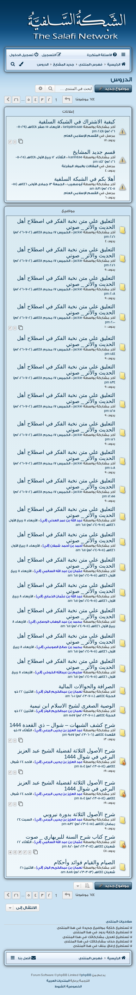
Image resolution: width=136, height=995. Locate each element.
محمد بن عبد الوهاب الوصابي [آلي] (55, 622)
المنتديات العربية (58, 980)
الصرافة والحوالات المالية (87, 686)
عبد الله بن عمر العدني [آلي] (61, 520)
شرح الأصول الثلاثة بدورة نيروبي (79, 814)
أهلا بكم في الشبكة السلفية (84, 179)
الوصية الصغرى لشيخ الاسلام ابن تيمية (72, 705)
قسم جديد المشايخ (94, 152)
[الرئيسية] (74, 24)
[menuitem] (102, 55)
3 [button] (42, 100)
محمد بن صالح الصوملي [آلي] (59, 647)
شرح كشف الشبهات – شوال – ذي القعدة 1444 (62, 725)
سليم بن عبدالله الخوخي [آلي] (58, 672)
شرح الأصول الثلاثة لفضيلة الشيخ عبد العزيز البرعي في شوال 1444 (66, 753)
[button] (67, 100)
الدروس (121, 79)
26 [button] (16, 100)
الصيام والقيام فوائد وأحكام (84, 862)
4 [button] (35, 100)
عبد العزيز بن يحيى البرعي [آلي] (58, 730)
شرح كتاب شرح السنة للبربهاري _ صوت (70, 837)
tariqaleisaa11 (72, 127)
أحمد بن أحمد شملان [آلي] (62, 546)
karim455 (75, 157)
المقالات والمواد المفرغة (80, 166)
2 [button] (49, 100)
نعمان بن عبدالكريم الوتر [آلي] (59, 692)
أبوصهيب (74, 184)
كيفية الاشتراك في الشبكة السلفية (77, 121)
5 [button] (29, 100)
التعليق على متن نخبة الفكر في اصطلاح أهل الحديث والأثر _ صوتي (66, 224)
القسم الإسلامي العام (81, 136)
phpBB (86, 975)
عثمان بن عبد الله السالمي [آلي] (58, 571)
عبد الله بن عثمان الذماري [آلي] (59, 596)
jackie (77, 232)
